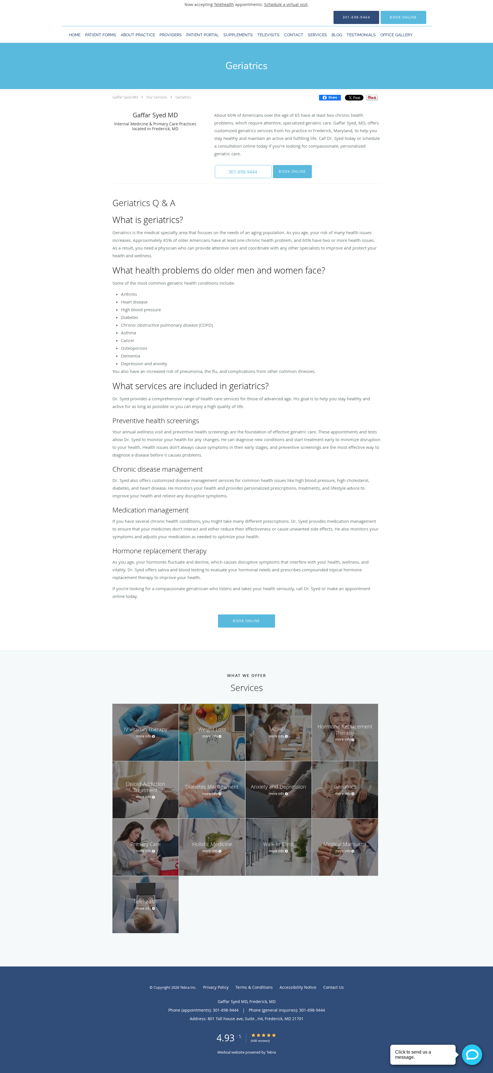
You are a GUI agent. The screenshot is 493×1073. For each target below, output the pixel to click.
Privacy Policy (216, 987)
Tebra (271, 1052)
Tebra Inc (187, 987)
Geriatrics (183, 97)
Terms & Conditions (254, 987)
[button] (403, 17)
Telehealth (224, 4)
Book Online (292, 171)
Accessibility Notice (298, 987)
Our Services (156, 97)
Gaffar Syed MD (125, 97)
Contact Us (333, 987)
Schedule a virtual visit (286, 4)
